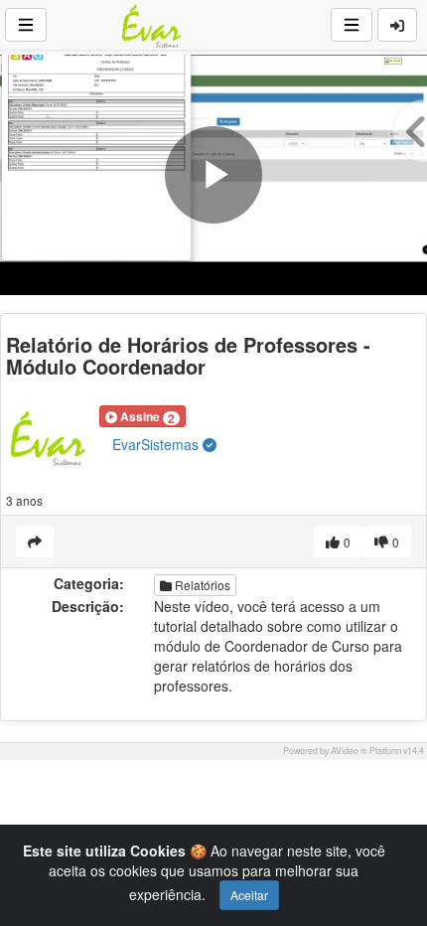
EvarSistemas (157, 444)
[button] (142, 416)
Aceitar (249, 894)
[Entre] (397, 25)
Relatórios (201, 584)
